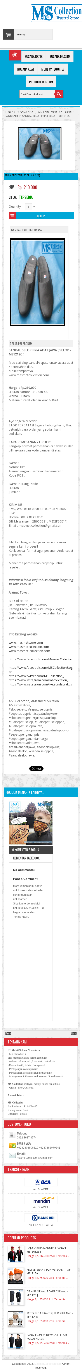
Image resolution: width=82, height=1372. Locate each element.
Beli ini (41, 215)
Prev (8, 1033)
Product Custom (41, 81)
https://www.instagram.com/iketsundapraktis (40, 684)
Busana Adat (25, 69)
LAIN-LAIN (43, 112)
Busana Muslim (59, 56)
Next (74, 1033)
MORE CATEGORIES (62, 112)
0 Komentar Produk (25, 849)
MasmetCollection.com (47, 1363)
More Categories (53, 69)
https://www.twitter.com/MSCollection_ (36, 676)
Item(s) (21, 34)
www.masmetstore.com (26, 642)
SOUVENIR (11, 116)
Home (9, 112)
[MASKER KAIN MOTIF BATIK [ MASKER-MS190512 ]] (30, 823)
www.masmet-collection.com (29, 651)
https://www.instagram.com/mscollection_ (38, 680)
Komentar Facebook (25, 857)
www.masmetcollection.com (29, 647)
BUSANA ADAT (26, 112)
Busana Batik (33, 56)
